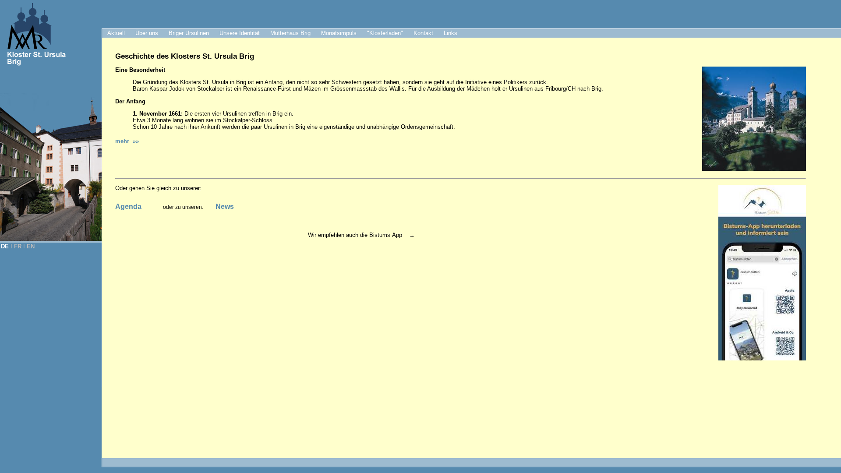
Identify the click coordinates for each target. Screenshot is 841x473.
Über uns (146, 33)
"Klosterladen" (385, 33)
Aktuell (116, 33)
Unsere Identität (239, 33)
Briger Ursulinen (189, 33)
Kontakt (423, 33)
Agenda (128, 206)
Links (450, 33)
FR (17, 246)
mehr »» (127, 141)
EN (31, 246)
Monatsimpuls (339, 33)
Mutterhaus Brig (290, 33)
